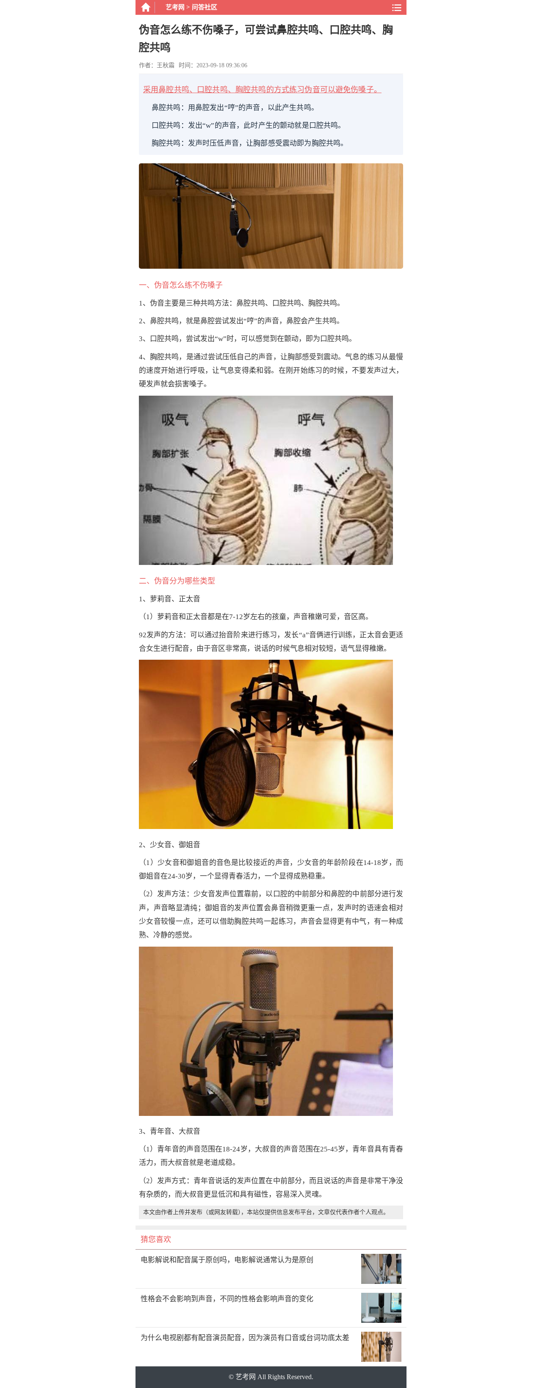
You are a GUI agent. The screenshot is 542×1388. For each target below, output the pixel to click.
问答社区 (204, 7)
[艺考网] (145, 7)
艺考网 (175, 7)
